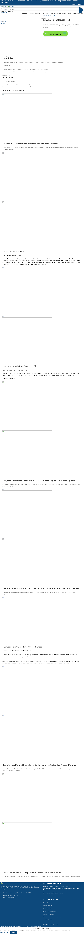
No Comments (58, 893)
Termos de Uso (47, 920)
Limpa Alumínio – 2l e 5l (13, 251)
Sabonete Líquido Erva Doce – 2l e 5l (19, 366)
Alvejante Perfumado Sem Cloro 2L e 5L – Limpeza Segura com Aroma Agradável (39, 481)
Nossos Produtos (48, 905)
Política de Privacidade (49, 911)
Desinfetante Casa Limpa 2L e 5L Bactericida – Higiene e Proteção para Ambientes (40, 588)
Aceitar (14, 932)
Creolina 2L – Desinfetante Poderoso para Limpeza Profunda (30, 144)
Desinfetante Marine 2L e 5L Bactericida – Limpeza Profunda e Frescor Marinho (39, 765)
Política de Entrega (48, 914)
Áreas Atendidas (47, 908)
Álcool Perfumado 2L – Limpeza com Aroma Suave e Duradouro (31, 873)
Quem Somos (47, 903)
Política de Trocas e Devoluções (52, 917)
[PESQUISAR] (81, 10)
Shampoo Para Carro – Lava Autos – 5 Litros (22, 647)
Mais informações (5, 932)
